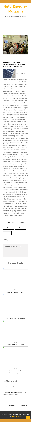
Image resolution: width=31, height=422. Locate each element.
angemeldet (13, 392)
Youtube (24, 406)
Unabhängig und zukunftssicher (15, 318)
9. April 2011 (17, 36)
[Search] (14, 20)
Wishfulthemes (17, 416)
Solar (4, 60)
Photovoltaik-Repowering (15, 344)
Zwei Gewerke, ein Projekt (15, 292)
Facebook (11, 406)
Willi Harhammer (8, 36)
